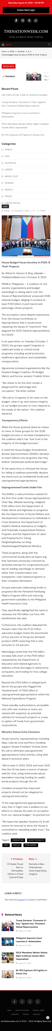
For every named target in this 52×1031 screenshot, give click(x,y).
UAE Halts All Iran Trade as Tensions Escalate (24, 94)
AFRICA (8, 149)
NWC (6, 845)
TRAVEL (8, 196)
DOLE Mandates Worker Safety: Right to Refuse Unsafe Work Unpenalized (32, 955)
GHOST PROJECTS (36, 840)
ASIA (5, 206)
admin (7, 210)
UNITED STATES (12, 203)
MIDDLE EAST (11, 176)
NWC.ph (16, 845)
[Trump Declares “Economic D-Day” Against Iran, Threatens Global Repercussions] (30, 76)
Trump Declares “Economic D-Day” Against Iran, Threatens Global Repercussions (31, 923)
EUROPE (9, 169)
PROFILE (9, 189)
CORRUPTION (18, 840)
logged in (22, 899)
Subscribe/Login (26, 10)
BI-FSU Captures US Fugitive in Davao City (23, 134)
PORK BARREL (31, 845)
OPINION (9, 182)
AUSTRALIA (10, 162)
